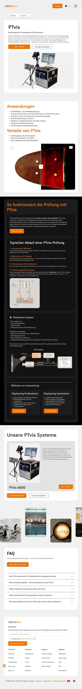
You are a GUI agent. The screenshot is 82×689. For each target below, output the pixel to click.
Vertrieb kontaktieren (42, 47)
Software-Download (48, 662)
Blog (60, 662)
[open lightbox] (10, 530)
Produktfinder (29, 654)
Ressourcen (11, 666)
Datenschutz (47, 681)
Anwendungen (12, 662)
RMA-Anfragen (46, 666)
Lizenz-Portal (46, 658)
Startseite (11, 654)
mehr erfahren (19, 411)
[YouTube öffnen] (68, 681)
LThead (27, 658)
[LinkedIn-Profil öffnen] (74, 681)
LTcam (27, 662)
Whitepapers (62, 654)
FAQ (60, 666)
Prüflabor (28, 666)
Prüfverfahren (63, 670)
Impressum (38, 681)
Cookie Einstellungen (59, 681)
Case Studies (62, 658)
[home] (11, 6)
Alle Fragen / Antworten (17, 564)
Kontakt (57, 6)
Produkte (11, 658)
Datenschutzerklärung (27, 639)
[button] (68, 6)
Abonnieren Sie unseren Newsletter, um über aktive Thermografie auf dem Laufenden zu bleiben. (38, 630)
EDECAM (28, 670)
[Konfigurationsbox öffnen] (4, 665)
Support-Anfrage (47, 654)
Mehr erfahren (19, 47)
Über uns (11, 670)
